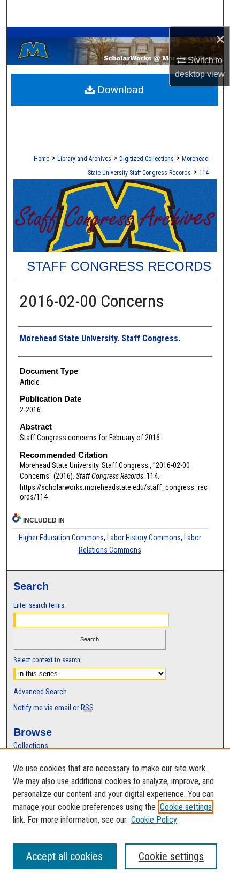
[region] (115, 815)
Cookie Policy (154, 820)
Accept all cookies (64, 856)
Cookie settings (186, 807)
